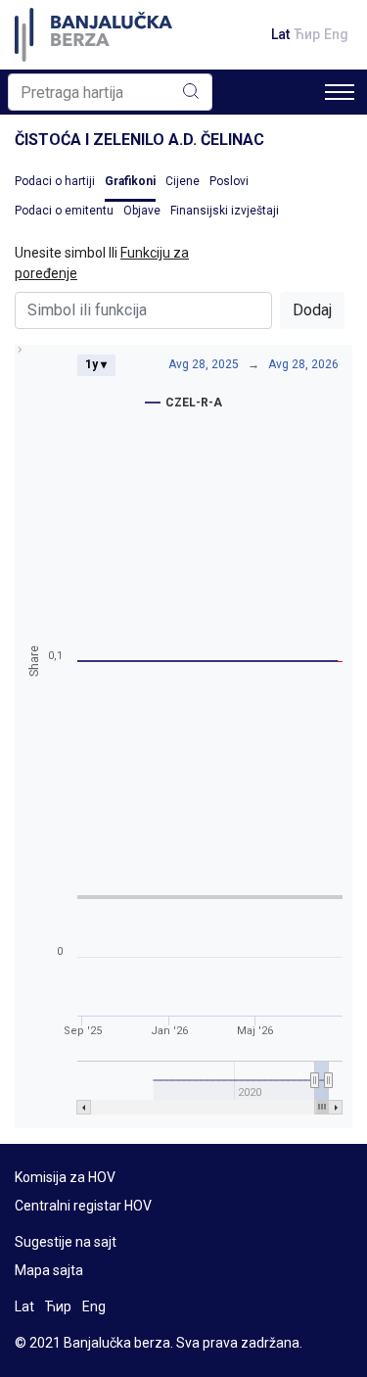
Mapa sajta (49, 1270)
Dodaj (312, 310)
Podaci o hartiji (55, 181)
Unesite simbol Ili (102, 263)
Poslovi (229, 181)
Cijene (182, 181)
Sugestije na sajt (65, 1242)
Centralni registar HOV (83, 1205)
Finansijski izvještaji (224, 210)
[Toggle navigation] (339, 92)
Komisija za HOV (65, 1177)
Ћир (307, 34)
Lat (280, 34)
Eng (336, 34)
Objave (142, 210)
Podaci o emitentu (64, 210)
